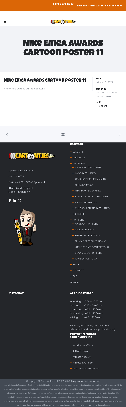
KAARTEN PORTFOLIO (86, 258)
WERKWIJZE (79, 157)
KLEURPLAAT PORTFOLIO (87, 235)
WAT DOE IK (79, 163)
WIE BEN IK (78, 151)
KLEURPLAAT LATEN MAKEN (88, 190)
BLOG (76, 264)
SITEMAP (74, 282)
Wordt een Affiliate (83, 345)
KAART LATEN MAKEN (85, 202)
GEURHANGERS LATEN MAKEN (90, 179)
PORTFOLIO (79, 219)
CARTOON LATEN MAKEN (88, 167)
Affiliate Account (82, 356)
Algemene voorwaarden (86, 381)
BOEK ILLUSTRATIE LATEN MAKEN (91, 196)
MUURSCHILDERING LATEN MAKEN (92, 208)
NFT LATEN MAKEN (84, 184)
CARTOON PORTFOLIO (86, 223)
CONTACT (78, 270)
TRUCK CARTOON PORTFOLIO (90, 241)
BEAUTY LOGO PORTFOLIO (88, 252)
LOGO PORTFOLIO (84, 229)
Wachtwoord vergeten (85, 368)
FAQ (75, 276)
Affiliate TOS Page (83, 362)
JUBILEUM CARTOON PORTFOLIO (92, 247)
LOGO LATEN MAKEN (85, 173)
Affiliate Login (80, 351)
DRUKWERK (79, 214)
